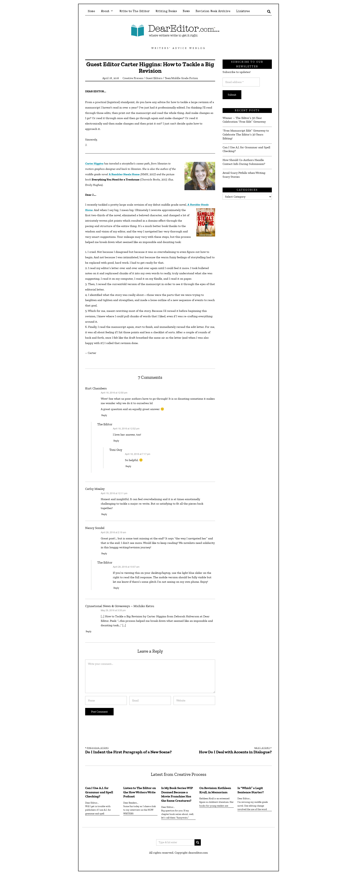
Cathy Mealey (95, 489)
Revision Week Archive (213, 11)
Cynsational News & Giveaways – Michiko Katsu (119, 606)
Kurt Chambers (96, 388)
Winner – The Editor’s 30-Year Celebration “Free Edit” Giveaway (244, 120)
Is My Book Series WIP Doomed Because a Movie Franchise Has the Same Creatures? (177, 794)
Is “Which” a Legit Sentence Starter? (250, 790)
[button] (197, 842)
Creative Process (133, 78)
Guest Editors (154, 78)
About (105, 11)
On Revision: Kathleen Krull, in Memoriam (215, 790)
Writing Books (166, 11)
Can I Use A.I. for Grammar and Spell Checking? (246, 149)
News (186, 11)
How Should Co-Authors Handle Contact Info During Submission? (244, 162)
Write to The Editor (134, 11)
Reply (104, 415)
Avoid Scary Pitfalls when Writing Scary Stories (244, 174)
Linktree (243, 11)
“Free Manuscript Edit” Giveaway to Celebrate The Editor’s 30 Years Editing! (246, 134)
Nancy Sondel (94, 528)
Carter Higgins (94, 163)
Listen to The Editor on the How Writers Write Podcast (139, 792)
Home (91, 11)
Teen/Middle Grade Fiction (181, 78)
